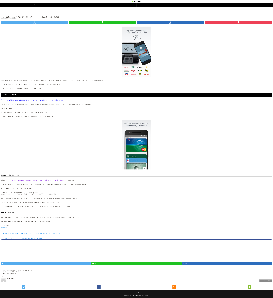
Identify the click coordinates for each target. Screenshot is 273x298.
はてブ (170, 23)
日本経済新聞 (4, 227)
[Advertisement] (136, 11)
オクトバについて (136, 292)
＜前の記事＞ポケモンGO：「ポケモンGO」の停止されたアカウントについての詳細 (22, 238)
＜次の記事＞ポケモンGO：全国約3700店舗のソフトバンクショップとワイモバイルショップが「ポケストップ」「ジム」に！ (32, 233)
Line (102, 23)
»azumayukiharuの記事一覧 (265, 280)
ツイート (34, 23)
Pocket (238, 23)
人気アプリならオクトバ (135, 295)
